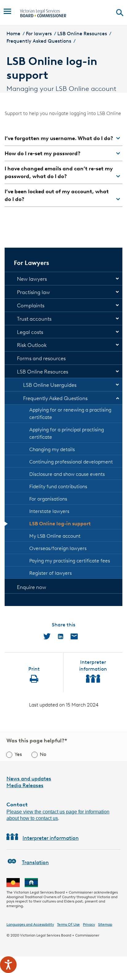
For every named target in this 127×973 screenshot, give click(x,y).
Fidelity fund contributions (58, 486)
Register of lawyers (50, 573)
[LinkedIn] (60, 636)
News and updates (28, 778)
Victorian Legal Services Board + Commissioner (59, 935)
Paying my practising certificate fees (69, 561)
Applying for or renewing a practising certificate (70, 413)
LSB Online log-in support (60, 524)
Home (13, 33)
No (43, 754)
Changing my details (52, 449)
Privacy (89, 924)
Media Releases (24, 785)
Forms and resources (41, 358)
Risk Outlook (32, 345)
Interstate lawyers (49, 511)
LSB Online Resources (82, 33)
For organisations (48, 499)
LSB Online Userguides (49, 385)
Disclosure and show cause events (67, 474)
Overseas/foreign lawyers (58, 548)
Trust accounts (34, 319)
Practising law (33, 292)
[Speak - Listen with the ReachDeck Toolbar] (8, 964)
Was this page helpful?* (36, 740)
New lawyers (32, 279)
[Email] (74, 636)
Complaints (30, 305)
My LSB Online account (54, 536)
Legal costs (30, 332)
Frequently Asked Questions (38, 41)
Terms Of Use (68, 924)
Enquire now (31, 587)
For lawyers (39, 33)
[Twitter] (47, 636)
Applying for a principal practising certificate (66, 433)
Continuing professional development (71, 462)
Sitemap (105, 924)
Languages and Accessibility (30, 924)
